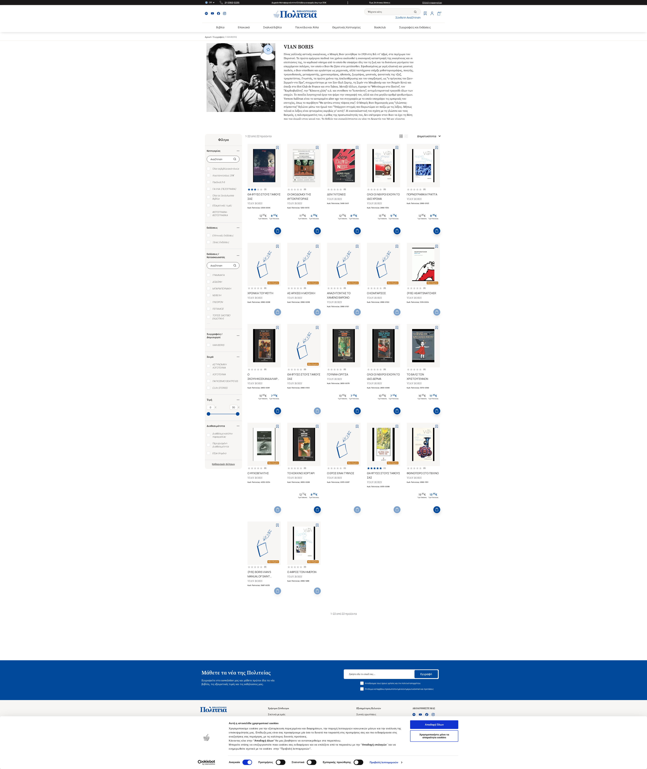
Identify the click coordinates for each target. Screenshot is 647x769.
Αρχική (208, 37)
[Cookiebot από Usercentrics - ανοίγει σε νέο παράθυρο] (206, 762)
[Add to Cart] (277, 230)
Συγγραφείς (218, 37)
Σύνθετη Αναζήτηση (408, 17)
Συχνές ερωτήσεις (366, 714)
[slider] (208, 414)
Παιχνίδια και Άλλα (307, 27)
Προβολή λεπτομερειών (384, 762)
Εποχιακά (244, 27)
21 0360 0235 (232, 2)
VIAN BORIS (255, 203)
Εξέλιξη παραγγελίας (432, 2)
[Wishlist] (425, 13)
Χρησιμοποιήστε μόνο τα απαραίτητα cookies (434, 736)
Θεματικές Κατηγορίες (346, 27)
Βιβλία (220, 27)
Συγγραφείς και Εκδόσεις (415, 27)
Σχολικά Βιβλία (272, 27)
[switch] (280, 762)
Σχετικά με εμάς (276, 714)
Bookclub (380, 27)
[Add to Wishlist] (277, 147)
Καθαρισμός (218, 464)
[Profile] (432, 13)
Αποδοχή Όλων (434, 724)
